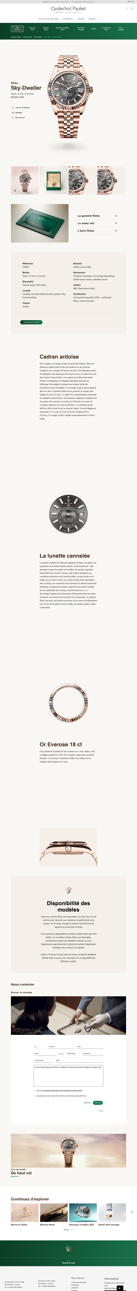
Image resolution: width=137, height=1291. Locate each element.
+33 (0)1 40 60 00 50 (48, 1286)
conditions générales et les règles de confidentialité (62, 1090)
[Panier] (134, 19)
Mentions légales (110, 1288)
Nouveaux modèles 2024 (62, 29)
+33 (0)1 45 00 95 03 (15, 1287)
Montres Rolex (46, 29)
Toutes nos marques (78, 1282)
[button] (132, 1212)
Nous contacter (121, 29)
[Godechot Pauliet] (68, 9)
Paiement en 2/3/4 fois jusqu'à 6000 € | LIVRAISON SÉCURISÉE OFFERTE (68, 2)
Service (93, 29)
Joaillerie (81, 19)
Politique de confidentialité (114, 1283)
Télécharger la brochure (32, 322)
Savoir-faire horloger (81, 29)
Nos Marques (68, 19)
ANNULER (87, 1103)
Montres (92, 19)
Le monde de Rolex (106, 29)
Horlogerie (75, 1285)
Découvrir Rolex (32, 29)
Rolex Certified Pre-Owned (49, 19)
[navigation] (120, 1288)
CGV (106, 1285)
